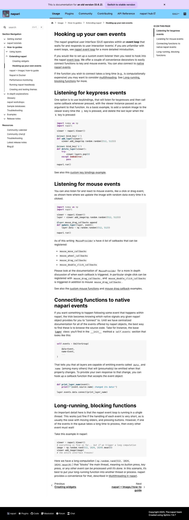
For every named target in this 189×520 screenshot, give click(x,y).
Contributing (105, 13)
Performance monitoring (21, 80)
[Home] (52, 22)
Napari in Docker (17, 75)
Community (85, 13)
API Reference (126, 13)
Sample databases (16, 106)
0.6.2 (175, 14)
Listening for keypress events (168, 32)
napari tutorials (14, 43)
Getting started (14, 39)
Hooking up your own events (26, 65)
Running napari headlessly (22, 84)
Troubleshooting (15, 110)
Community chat (15, 134)
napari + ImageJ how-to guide (24, 70)
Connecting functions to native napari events (168, 45)
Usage (56, 13)
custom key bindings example (88, 172)
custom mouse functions (84, 288)
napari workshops (15, 102)
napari (15, 14)
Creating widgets (20, 61)
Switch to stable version (121, 4)
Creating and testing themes (23, 89)
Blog (9, 146)
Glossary (11, 98)
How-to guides (14, 47)
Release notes (14, 118)
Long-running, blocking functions (168, 53)
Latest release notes (17, 142)
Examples (11, 114)
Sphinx (167, 515)
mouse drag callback (117, 288)
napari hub (146, 13)
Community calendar (17, 130)
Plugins (69, 13)
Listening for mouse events (170, 39)
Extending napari (18, 56)
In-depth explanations (17, 93)
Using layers (15, 51)
